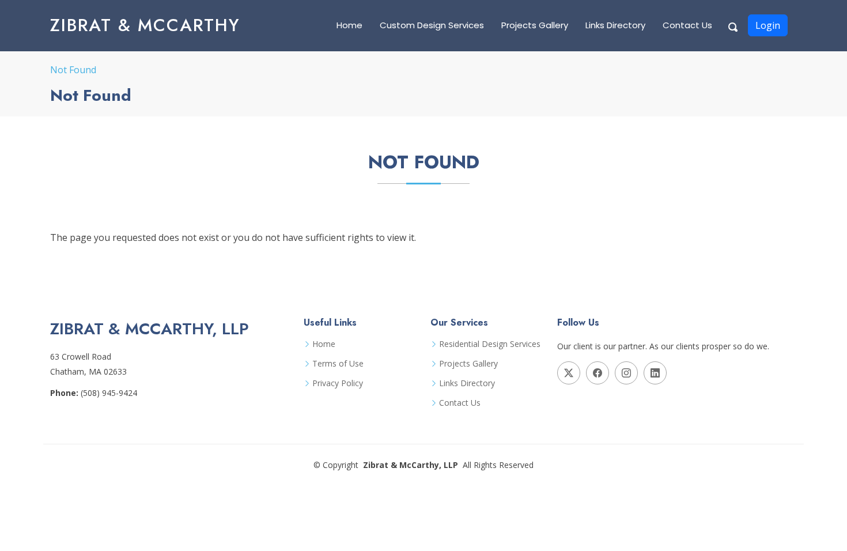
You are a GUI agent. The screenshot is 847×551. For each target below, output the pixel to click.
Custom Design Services (432, 25)
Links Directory (615, 25)
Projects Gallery (534, 25)
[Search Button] (733, 25)
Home (349, 25)
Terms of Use (338, 364)
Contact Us (687, 25)
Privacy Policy (337, 383)
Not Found (73, 69)
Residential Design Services (489, 344)
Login (767, 25)
